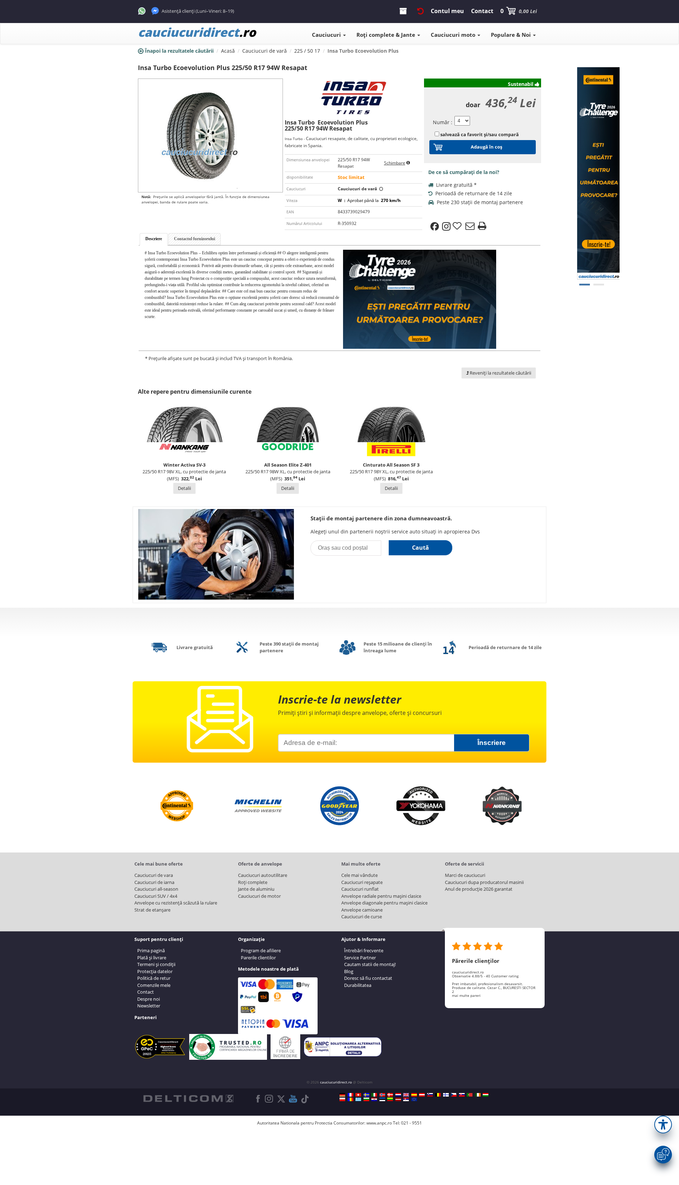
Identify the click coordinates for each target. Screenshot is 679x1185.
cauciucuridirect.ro (336, 1082)
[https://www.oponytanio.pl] (342, 1099)
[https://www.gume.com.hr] (374, 1099)
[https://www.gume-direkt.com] (430, 1095)
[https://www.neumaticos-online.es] (414, 1095)
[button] (663, 1124)
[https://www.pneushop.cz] (454, 1095)
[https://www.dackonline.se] (366, 1095)
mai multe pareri (466, 995)
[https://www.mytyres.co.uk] (406, 1095)
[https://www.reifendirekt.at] (422, 1095)
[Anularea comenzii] (420, 11)
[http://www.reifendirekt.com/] (414, 1099)
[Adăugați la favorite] (458, 226)
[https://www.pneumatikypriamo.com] (462, 1095)
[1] (598, 284)
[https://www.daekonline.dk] (390, 1095)
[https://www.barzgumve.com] (366, 1099)
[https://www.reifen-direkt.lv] (398, 1099)
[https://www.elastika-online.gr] (358, 1099)
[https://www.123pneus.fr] (350, 1095)
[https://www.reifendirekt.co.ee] (382, 1099)
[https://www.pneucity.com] (469, 1095)
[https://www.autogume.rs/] (406, 1099)
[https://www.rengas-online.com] (446, 1095)
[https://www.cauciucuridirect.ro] (350, 1099)
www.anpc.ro (379, 1123)
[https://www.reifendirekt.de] (342, 1095)
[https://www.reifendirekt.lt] (390, 1099)
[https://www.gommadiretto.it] (374, 1095)
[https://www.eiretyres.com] (478, 1095)
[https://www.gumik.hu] (485, 1095)
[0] (584, 284)
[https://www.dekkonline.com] (382, 1095)
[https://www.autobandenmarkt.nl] (398, 1095)
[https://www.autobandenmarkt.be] (438, 1095)
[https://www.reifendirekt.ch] (358, 1095)
